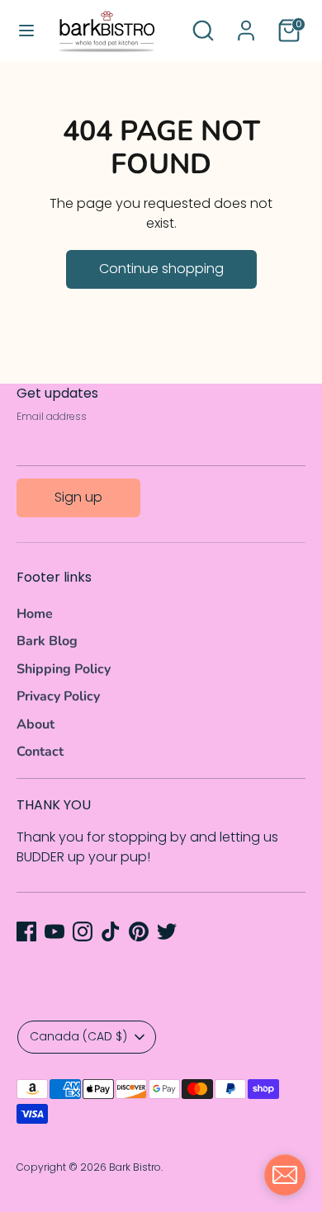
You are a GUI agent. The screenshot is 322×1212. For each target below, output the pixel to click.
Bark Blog (47, 641)
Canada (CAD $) (78, 1036)
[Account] (246, 23)
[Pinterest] (139, 931)
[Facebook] (26, 931)
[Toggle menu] (26, 30)
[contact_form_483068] (284, 1174)
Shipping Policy (64, 669)
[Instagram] (82, 931)
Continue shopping (161, 268)
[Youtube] (54, 931)
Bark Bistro (135, 1167)
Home (35, 614)
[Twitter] (167, 931)
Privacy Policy (58, 696)
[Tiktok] (111, 931)
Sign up (78, 497)
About (35, 724)
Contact (40, 752)
